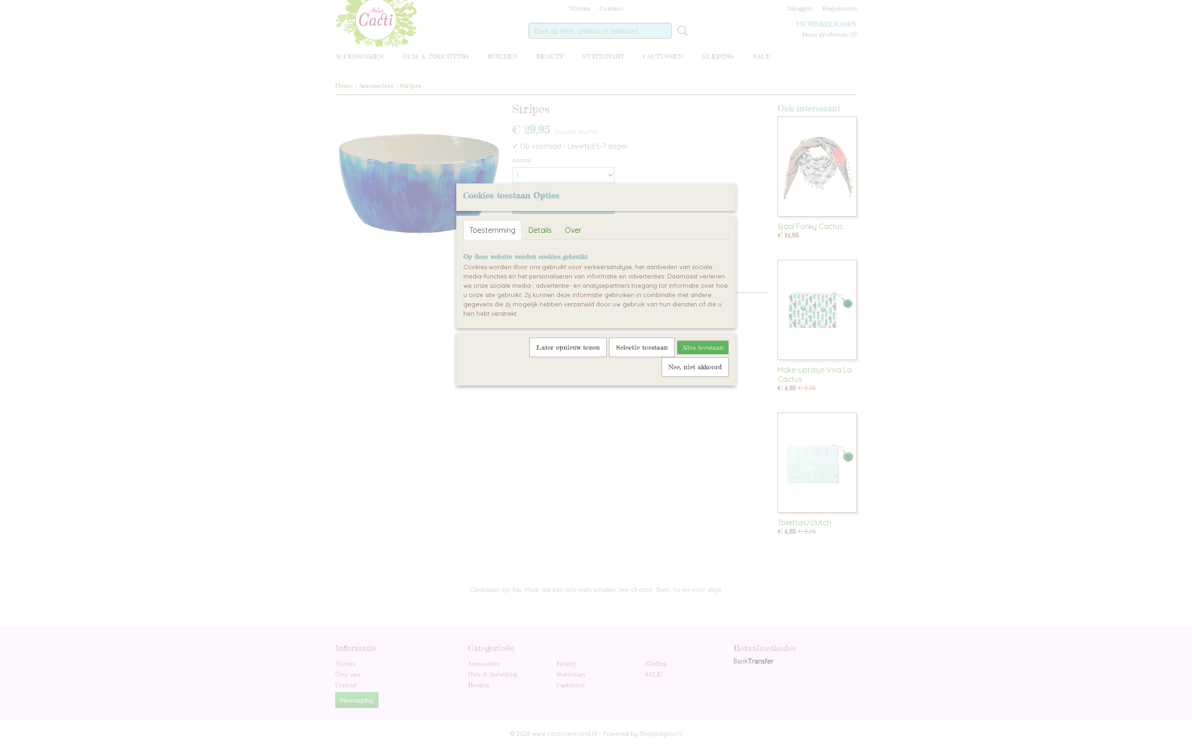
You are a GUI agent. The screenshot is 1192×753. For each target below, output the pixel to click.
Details (540, 230)
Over (573, 230)
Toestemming (492, 230)
